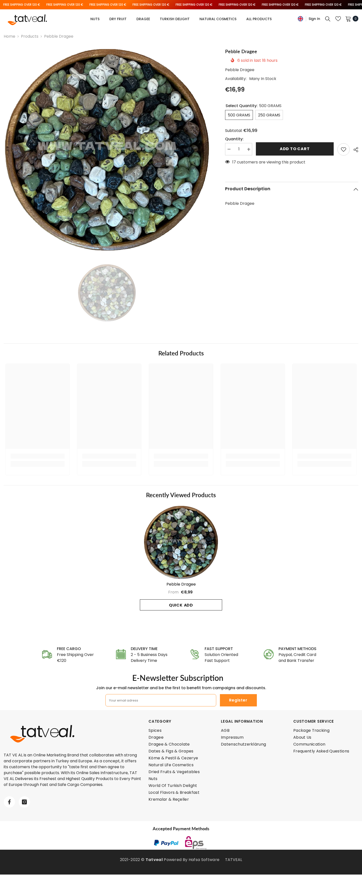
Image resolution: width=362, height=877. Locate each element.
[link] (38, 456)
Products (29, 36)
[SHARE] (354, 150)
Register (238, 700)
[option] (107, 150)
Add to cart (295, 149)
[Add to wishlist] (343, 149)
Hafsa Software (204, 859)
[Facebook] (9, 802)
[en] (300, 19)
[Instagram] (24, 802)
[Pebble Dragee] (181, 542)
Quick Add (181, 605)
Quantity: (234, 139)
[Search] (328, 18)
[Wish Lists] (338, 18)
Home (9, 36)
